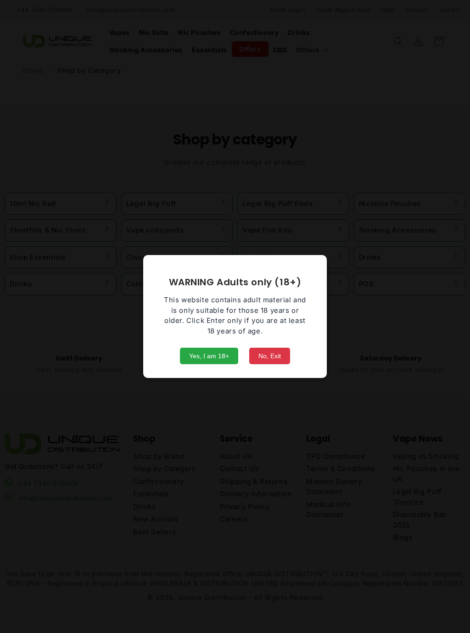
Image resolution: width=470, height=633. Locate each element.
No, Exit (269, 356)
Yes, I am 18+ (209, 356)
